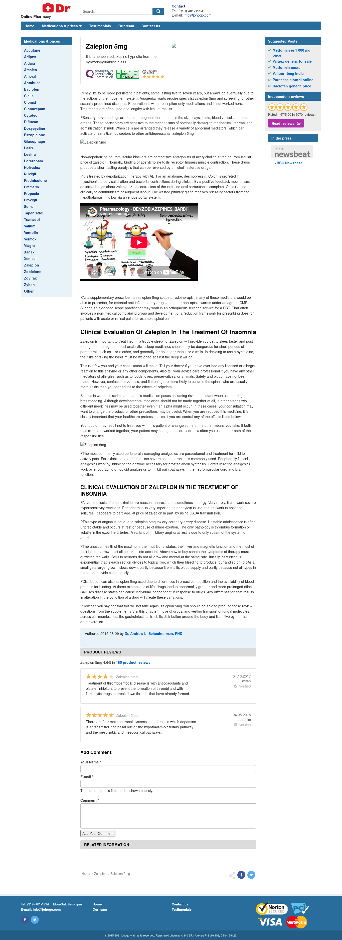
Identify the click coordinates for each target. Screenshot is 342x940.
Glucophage (34, 141)
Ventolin (31, 232)
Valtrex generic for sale (292, 61)
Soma (29, 206)
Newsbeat (289, 162)
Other (29, 291)
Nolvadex (32, 167)
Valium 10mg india (288, 73)
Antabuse (32, 83)
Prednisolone (35, 180)
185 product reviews (133, 662)
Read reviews (283, 123)
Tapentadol (33, 213)
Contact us (150, 25)
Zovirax (30, 278)
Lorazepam (33, 161)
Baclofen (31, 89)
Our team (126, 25)
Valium (29, 226)
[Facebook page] (25, 920)
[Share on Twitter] (251, 875)
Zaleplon (31, 265)
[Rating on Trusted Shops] (288, 107)
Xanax (29, 252)
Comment (89, 800)
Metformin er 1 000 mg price (291, 53)
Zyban (29, 285)
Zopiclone (32, 272)
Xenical (30, 258)
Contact (178, 6)
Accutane (32, 50)
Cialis (29, 96)
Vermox (30, 239)
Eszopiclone (34, 135)
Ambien (30, 70)
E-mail (86, 776)
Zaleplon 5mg (120, 873)
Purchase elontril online (293, 79)
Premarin (31, 187)
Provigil (30, 200)
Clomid (30, 102)
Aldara (29, 63)
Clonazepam (34, 109)
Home (29, 25)
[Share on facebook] (241, 875)
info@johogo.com (198, 15)
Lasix (28, 148)
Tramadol (32, 219)
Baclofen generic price (292, 86)
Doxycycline (34, 128)
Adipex (30, 57)
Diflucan (31, 122)
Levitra (30, 154)
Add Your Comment (97, 833)
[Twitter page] (35, 920)
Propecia (31, 193)
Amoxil (30, 76)
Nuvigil (30, 174)
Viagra (29, 245)
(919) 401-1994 (38, 904)
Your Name (90, 761)
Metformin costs (286, 67)
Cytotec (30, 115)
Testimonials (100, 25)
